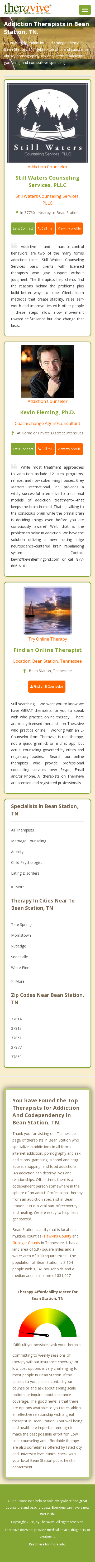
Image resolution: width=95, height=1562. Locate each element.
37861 (16, 1037)
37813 (16, 1028)
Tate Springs (21, 924)
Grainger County (26, 1242)
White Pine (20, 967)
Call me (47, 228)
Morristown (21, 935)
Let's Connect (23, 228)
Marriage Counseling (28, 840)
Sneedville (19, 956)
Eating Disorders (25, 873)
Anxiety (17, 851)
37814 (16, 1018)
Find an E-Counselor (48, 686)
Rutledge (18, 946)
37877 (16, 1047)
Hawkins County (57, 1236)
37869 (16, 1056)
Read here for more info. (47, 1544)
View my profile (69, 228)
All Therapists (22, 830)
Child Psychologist (26, 862)
